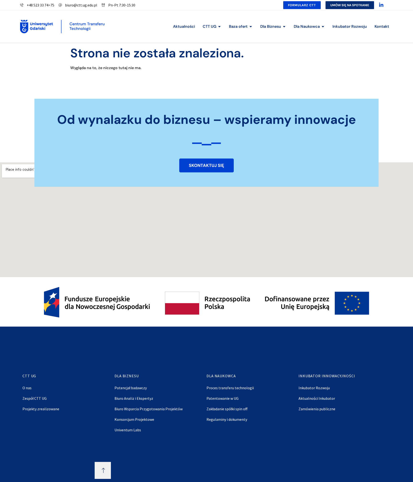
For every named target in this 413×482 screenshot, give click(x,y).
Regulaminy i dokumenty (226, 419)
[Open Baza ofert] (251, 26)
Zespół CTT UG (34, 398)
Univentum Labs (127, 429)
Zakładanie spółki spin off (226, 408)
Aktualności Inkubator (317, 398)
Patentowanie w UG (222, 398)
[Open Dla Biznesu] (284, 26)
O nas (27, 387)
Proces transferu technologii (230, 387)
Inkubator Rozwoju (314, 387)
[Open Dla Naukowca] (323, 26)
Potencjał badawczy (130, 387)
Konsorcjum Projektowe (134, 419)
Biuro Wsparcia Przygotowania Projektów (148, 408)
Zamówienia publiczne (317, 408)
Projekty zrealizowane (40, 408)
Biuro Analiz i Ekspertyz (133, 398)
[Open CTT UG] (219, 26)
